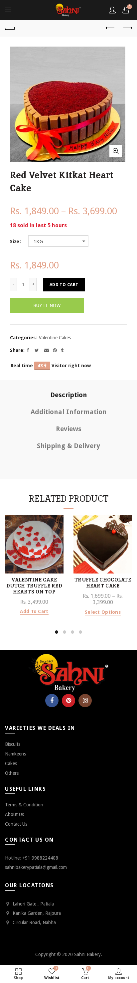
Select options (103, 612)
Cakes (11, 763)
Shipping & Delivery (68, 446)
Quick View (58, 521)
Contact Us (16, 824)
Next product (127, 28)
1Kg (38, 242)
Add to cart (64, 284)
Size (14, 241)
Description (68, 395)
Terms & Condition (24, 804)
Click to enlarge (115, 151)
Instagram (85, 700)
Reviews (68, 429)
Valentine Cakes (55, 337)
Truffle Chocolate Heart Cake (102, 583)
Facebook (52, 700)
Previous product (110, 28)
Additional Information (69, 412)
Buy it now (47, 305)
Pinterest (68, 700)
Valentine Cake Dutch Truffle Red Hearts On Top (34, 586)
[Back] (10, 28)
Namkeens (15, 753)
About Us (14, 814)
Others (12, 773)
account (112, 10)
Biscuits (12, 744)
